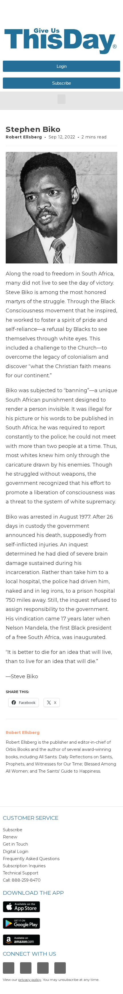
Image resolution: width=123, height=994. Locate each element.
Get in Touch (15, 844)
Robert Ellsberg (24, 137)
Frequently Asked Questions (31, 858)
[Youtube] (60, 968)
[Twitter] (43, 968)
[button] (61, 99)
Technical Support (20, 873)
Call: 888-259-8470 (22, 880)
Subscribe (12, 829)
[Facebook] (8, 968)
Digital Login (15, 851)
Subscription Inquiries (24, 865)
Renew (10, 837)
